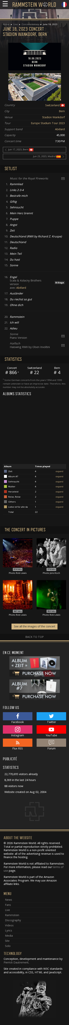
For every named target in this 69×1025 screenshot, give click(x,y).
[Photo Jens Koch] (51, 552)
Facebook (17, 722)
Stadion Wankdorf (53, 117)
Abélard (60, 129)
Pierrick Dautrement (16, 962)
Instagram (17, 735)
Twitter (51, 722)
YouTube (51, 735)
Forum (51, 748)
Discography (13, 920)
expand (59, 471)
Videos (9, 925)
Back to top (34, 637)
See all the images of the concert (34, 626)
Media (9, 935)
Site (7, 941)
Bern (62, 111)
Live (15, 24)
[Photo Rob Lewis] (17, 552)
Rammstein (12, 915)
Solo (8, 946)
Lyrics (8, 930)
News (8, 899)
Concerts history (30, 24)
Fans (8, 905)
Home (6, 24)
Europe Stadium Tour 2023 (48, 123)
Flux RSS (17, 748)
